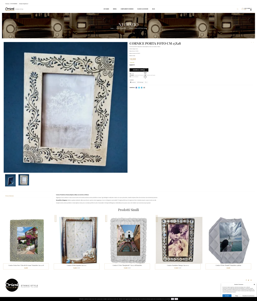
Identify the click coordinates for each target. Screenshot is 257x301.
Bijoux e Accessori (142, 9)
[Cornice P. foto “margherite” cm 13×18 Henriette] (128, 240)
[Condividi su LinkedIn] (141, 87)
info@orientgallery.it (23, 3)
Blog (153, 9)
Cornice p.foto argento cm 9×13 (76, 265)
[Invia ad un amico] (144, 87)
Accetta (227, 295)
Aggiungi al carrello (139, 70)
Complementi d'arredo (138, 75)
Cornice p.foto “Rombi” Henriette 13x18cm (228, 265)
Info (176, 298)
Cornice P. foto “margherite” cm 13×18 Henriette (127, 265)
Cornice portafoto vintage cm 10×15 (178, 265)
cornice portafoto (134, 76)
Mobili (115, 9)
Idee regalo (153, 75)
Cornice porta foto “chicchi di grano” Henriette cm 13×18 (26, 265)
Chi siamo (106, 9)
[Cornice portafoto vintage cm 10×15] (179, 240)
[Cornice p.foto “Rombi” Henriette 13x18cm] (229, 240)
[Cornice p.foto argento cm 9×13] (78, 240)
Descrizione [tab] (9, 196)
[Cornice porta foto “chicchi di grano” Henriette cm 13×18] (27, 240)
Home (112, 28)
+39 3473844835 (13, 3)
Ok (172, 298)
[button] (254, 284)
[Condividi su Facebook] (136, 87)
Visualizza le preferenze (248, 295)
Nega (236, 295)
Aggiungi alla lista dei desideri (145, 71)
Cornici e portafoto (121, 28)
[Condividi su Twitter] (139, 87)
